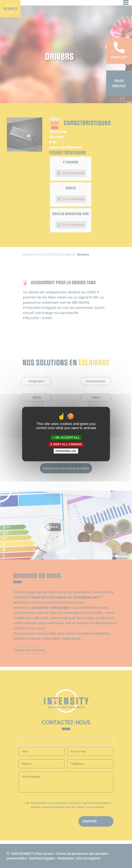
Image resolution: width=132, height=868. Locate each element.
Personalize (66, 451)
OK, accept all (67, 437)
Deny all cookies (67, 444)
